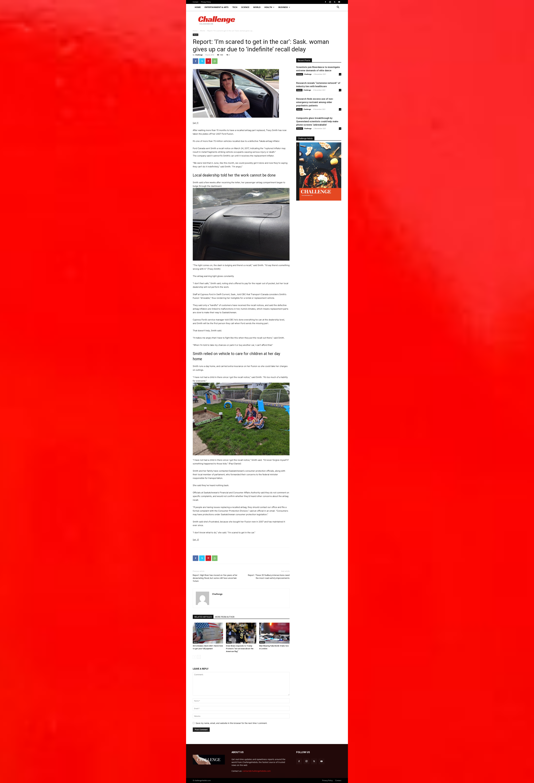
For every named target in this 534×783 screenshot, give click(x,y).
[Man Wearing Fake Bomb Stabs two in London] (274, 633)
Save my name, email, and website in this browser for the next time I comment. (231, 723)
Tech (234, 7)
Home (198, 7)
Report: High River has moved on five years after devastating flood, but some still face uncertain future (215, 578)
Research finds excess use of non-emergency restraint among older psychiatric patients (314, 102)
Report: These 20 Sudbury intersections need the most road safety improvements (269, 576)
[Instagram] (330, 2)
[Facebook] (325, 2)
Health (268, 7)
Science (245, 7)
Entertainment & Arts (216, 7)
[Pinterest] (208, 61)
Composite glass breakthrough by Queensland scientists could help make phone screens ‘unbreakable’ (317, 121)
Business (283, 7)
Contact (195, 2)
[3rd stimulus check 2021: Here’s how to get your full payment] (208, 633)
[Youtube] (339, 2)
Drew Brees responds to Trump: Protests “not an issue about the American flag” (239, 648)
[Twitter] (334, 2)
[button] (338, 7)
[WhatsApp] (214, 61)
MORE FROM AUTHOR (224, 617)
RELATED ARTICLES (203, 617)
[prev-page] (194, 657)
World (256, 7)
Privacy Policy (206, 2)
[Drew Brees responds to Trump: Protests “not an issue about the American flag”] (241, 633)
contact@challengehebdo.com (257, 771)
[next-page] (199, 657)
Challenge (199, 55)
